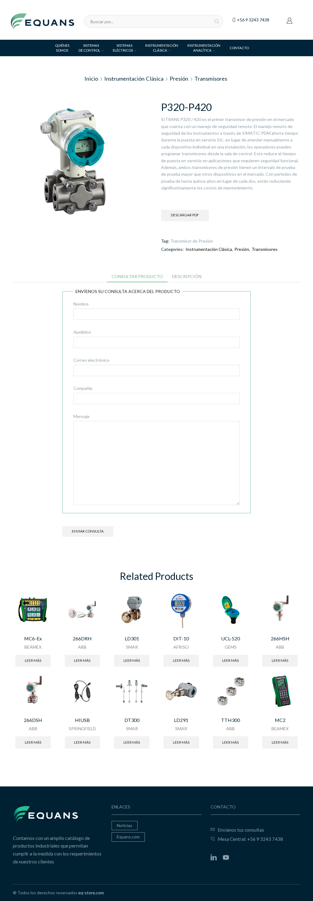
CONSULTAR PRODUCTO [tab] (137, 276)
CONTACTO (239, 48)
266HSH (280, 638)
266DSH (33, 720)
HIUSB (82, 720)
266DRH (82, 638)
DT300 (131, 720)
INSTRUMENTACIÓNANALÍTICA (203, 47)
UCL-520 (230, 638)
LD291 (181, 720)
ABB (82, 647)
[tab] (137, 276)
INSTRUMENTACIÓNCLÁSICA (161, 47)
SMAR (132, 647)
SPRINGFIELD (82, 728)
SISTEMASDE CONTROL (89, 47)
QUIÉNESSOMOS (62, 47)
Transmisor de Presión (191, 241)
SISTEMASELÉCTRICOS (123, 47)
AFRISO (181, 647)
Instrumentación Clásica (134, 78)
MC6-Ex (33, 638)
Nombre (81, 303)
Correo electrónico (91, 360)
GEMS (231, 647)
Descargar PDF (185, 215)
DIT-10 (181, 638)
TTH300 (230, 720)
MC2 (280, 720)
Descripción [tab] (186, 276)
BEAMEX (33, 647)
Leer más (33, 660)
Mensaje (81, 416)
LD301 (132, 638)
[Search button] (217, 21)
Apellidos (82, 332)
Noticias (124, 825)
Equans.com (128, 836)
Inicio (91, 78)
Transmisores (210, 78)
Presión (179, 78)
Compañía (82, 388)
